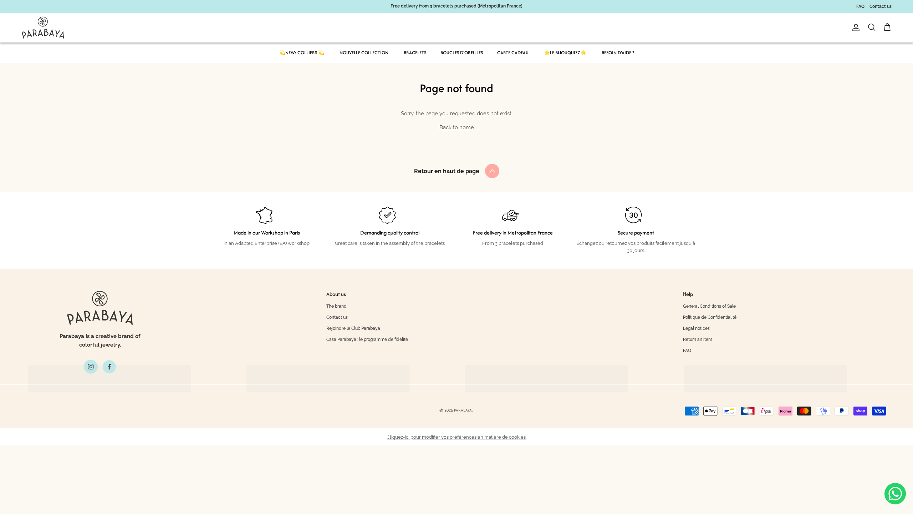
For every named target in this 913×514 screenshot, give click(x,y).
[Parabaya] (42, 27)
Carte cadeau (513, 52)
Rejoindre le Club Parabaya (353, 328)
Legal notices (696, 328)
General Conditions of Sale (709, 306)
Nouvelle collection (364, 52)
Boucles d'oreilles (461, 52)
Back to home (456, 127)
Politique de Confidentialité (709, 317)
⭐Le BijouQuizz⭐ (565, 52)
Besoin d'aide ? (618, 52)
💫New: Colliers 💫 (301, 52)
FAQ (860, 6)
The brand (336, 306)
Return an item (697, 339)
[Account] (854, 27)
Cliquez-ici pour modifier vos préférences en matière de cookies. (456, 437)
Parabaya (463, 410)
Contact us (880, 6)
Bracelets (415, 52)
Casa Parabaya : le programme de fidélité (367, 339)
